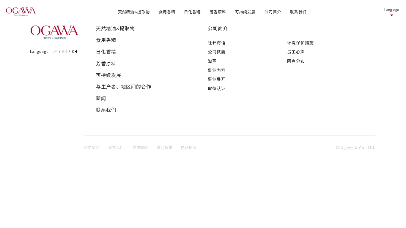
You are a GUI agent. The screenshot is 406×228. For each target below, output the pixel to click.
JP (55, 51)
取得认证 (217, 88)
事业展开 (217, 79)
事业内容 (217, 70)
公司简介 (218, 28)
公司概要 (217, 52)
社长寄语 (217, 42)
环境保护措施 (300, 42)
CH (74, 51)
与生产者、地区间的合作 (123, 86)
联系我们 (106, 110)
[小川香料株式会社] (21, 11)
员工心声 (296, 52)
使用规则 (140, 147)
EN (64, 51)
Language (391, 9)
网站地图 (188, 147)
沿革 (212, 61)
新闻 (101, 98)
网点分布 (296, 61)
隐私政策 (164, 147)
